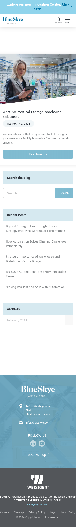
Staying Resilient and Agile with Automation (35, 287)
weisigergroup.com (38, 504)
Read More (35, 154)
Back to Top (36, 455)
